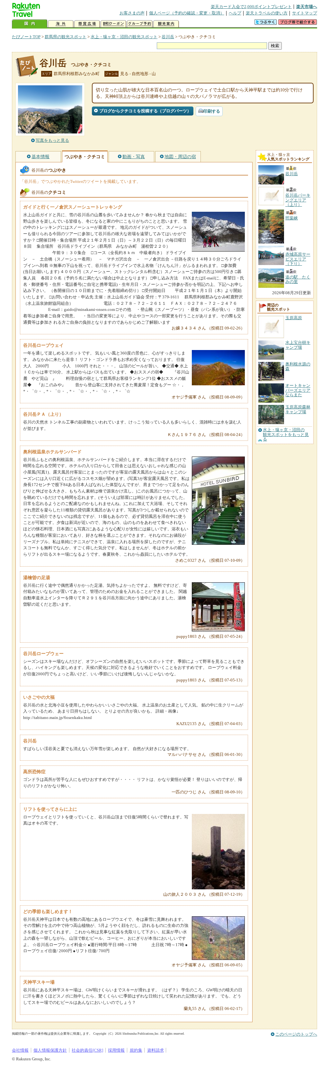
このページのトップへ (296, 1034)
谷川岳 (168, 36)
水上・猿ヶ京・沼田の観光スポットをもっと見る (286, 434)
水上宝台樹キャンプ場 (297, 344)
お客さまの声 (132, 13)
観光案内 (166, 24)
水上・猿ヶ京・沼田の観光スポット (124, 36)
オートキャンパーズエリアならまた (297, 390)
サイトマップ (304, 13)
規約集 (136, 1050)
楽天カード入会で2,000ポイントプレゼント (251, 6)
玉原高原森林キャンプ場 (297, 409)
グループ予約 (140, 24)
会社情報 (20, 1050)
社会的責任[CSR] (87, 1050)
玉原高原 (293, 317)
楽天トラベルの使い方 (267, 13)
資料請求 (155, 1050)
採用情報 (116, 1050)
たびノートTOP (26, 36)
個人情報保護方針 (50, 1050)
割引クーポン (113, 24)
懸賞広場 (87, 24)
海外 (61, 24)
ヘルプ (235, 13)
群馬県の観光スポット (65, 36)
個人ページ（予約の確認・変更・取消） (186, 13)
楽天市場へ (306, 6)
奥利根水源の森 (297, 366)
